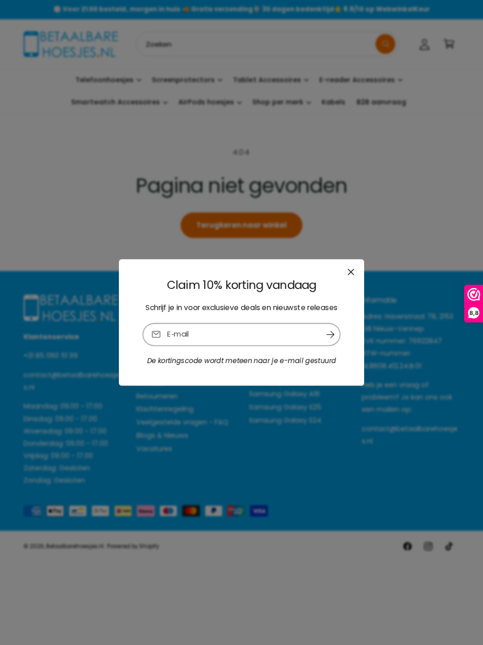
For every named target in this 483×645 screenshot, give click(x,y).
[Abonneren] (330, 334)
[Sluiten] (350, 272)
